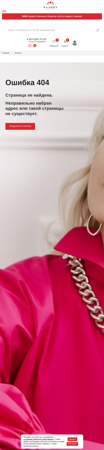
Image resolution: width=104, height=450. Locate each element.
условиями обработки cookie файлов (38, 439)
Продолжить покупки (20, 126)
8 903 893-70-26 (36, 39)
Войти (74, 43)
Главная (5, 53)
